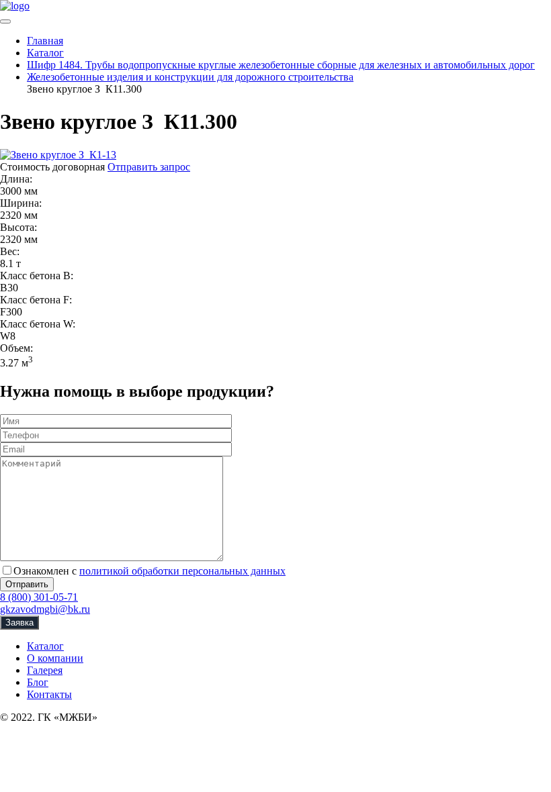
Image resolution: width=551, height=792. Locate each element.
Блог (37, 682)
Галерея (44, 670)
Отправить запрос (149, 166)
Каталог (45, 646)
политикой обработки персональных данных (182, 571)
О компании (55, 658)
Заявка (19, 622)
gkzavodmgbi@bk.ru (45, 609)
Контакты (49, 694)
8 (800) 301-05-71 (39, 597)
